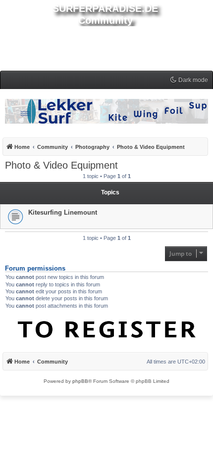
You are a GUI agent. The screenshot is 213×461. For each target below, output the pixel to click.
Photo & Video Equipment (61, 165)
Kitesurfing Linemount (62, 212)
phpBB (80, 381)
